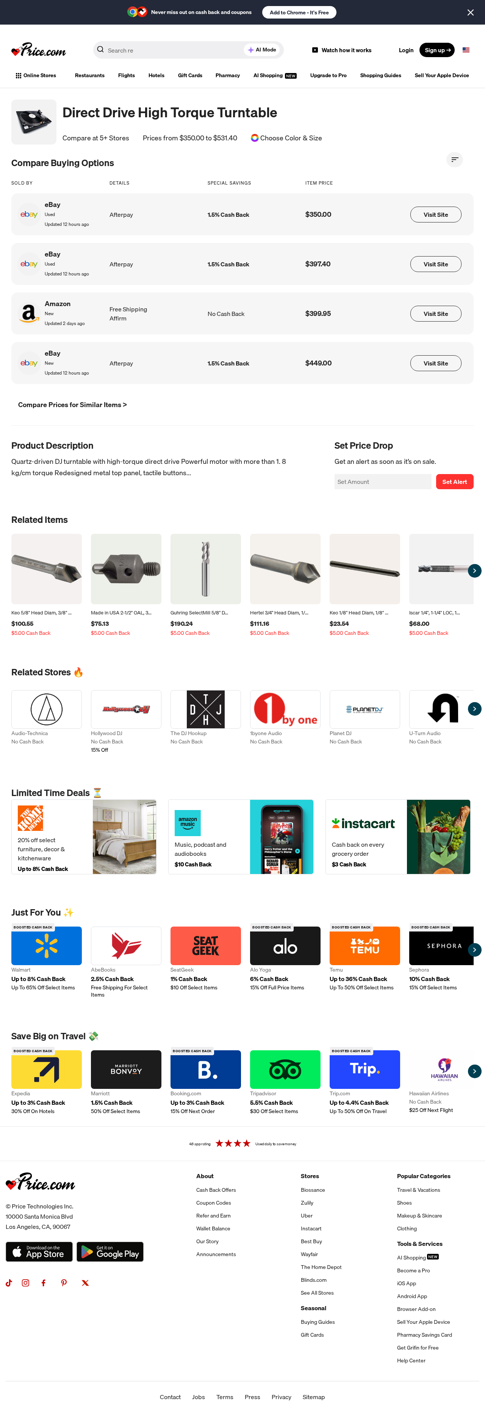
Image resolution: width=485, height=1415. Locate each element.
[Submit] (100, 51)
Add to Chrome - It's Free (299, 12)
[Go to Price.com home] (38, 49)
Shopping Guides (380, 75)
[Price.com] (40, 1198)
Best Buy (311, 1241)
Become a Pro (413, 1270)
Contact (170, 1396)
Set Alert (455, 482)
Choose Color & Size (291, 138)
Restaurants (90, 75)
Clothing (407, 1228)
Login (406, 49)
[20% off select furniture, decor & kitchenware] (84, 837)
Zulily (307, 1203)
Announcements (216, 1254)
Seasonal (313, 1308)
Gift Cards (190, 75)
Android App (412, 1296)
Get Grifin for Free (418, 1347)
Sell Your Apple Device (442, 75)
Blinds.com (314, 1280)
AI (266, 49)
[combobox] (188, 50)
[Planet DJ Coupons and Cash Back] (365, 722)
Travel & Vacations (418, 1190)
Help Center (411, 1360)
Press (252, 1396)
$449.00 (318, 363)
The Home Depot (321, 1267)
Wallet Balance (213, 1228)
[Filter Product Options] (454, 159)
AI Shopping (268, 75)
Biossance (313, 1190)
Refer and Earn (213, 1215)
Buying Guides (318, 1322)
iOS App (406, 1283)
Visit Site (436, 214)
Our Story (207, 1241)
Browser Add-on (416, 1309)
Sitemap (314, 1396)
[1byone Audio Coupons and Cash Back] (285, 722)
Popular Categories (424, 1175)
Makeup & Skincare (419, 1215)
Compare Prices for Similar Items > (72, 404)
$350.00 (318, 214)
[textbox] (466, 50)
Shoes (404, 1203)
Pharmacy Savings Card (424, 1335)
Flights (126, 75)
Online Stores (39, 75)
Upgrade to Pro (328, 75)
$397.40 (318, 263)
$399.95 (318, 313)
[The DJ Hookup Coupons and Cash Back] (206, 722)
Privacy (281, 1396)
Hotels (156, 75)
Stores (310, 1175)
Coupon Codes (213, 1203)
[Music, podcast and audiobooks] (241, 837)
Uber (307, 1215)
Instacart (311, 1228)
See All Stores (317, 1293)
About (205, 1175)
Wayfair (309, 1254)
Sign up (435, 49)
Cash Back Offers (216, 1190)
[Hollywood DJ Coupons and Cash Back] (126, 722)
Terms (224, 1396)
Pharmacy (228, 75)
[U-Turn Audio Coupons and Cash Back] (444, 722)
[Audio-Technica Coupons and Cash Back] (46, 722)
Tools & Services (420, 1243)
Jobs (198, 1396)
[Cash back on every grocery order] (398, 837)
